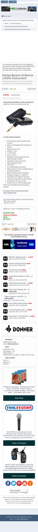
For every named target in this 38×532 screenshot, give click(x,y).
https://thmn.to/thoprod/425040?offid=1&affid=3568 (15, 192)
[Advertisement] (19, 47)
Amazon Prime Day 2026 (17, 263)
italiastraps (13, 291)
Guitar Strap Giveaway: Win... (18, 289)
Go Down (5, 89)
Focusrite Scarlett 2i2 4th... (17, 310)
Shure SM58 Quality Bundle (17, 303)
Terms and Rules (21, 517)
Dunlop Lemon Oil (14, 270)
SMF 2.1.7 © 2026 (14, 519)
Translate (25, 492)
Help (14, 517)
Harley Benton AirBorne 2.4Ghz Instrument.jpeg (20, 199)
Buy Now (19, 398)
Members (8, 339)
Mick (31, 257)
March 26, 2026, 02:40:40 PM (12, 98)
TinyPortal (9, 517)
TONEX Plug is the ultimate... (18, 283)
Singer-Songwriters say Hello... (14, 296)
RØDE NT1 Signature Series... (18, 257)
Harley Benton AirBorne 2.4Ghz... (20, 276)
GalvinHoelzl (8, 298)
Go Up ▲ (29, 517)
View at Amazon (19, 443)
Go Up (4, 224)
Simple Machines (24, 519)
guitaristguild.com (26, 503)
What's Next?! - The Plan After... (19, 316)
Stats (7, 347)
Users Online (10, 358)
